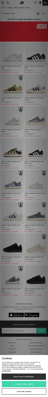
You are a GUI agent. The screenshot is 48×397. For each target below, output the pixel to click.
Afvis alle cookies (24, 391)
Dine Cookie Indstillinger (24, 377)
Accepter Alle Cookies (24, 384)
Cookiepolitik (6, 371)
